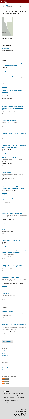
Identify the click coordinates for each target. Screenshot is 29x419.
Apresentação (5, 48)
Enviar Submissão (7, 341)
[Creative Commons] (6, 391)
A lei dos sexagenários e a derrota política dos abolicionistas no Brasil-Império (14, 64)
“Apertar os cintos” (14, 173)
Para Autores (5, 367)
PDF (5, 55)
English (4, 351)
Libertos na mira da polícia (13, 77)
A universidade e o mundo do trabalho (12, 240)
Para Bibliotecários (6, 369)
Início (3, 5)
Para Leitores (5, 365)
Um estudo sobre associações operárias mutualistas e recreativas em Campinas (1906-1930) (14, 108)
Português (5, 355)
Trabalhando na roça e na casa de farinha (14, 215)
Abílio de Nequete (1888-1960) (12, 159)
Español (4, 353)
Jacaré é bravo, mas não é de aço (14, 279)
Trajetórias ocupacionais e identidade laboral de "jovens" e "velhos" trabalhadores (14, 252)
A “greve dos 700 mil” (14, 200)
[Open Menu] (1, 1)
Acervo (7, 5)
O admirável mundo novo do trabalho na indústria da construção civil (12, 266)
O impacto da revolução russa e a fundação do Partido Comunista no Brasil (14, 146)
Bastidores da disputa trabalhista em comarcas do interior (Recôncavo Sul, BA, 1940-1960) (14, 187)
